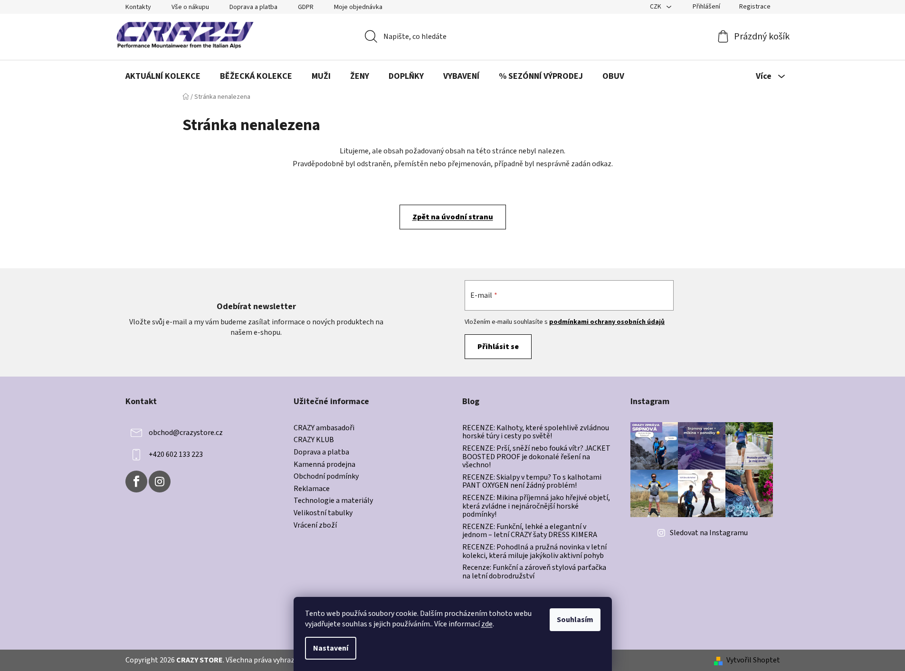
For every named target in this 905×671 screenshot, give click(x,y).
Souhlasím (575, 619)
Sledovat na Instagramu (709, 533)
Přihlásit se (498, 346)
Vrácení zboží (315, 525)
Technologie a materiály (333, 501)
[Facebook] (136, 481)
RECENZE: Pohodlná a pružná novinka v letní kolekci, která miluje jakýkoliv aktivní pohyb (534, 551)
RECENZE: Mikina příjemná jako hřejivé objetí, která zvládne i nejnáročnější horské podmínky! (536, 506)
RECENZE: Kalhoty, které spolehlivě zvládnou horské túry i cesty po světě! (535, 432)
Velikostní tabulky (323, 513)
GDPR (306, 7)
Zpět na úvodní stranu (452, 217)
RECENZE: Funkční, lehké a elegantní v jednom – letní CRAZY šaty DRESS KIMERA (529, 531)
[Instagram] (160, 481)
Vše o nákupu (190, 7)
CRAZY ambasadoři (324, 428)
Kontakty (138, 7)
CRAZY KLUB (314, 440)
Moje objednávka (358, 7)
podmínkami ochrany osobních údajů (607, 322)
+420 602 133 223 (176, 454)
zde (487, 624)
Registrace (755, 6)
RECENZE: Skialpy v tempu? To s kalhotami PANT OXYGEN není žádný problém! (531, 481)
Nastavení (330, 648)
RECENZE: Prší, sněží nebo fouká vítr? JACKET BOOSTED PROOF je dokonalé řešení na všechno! (536, 457)
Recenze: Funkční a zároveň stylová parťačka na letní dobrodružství (534, 572)
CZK (656, 6)
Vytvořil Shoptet (753, 660)
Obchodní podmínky (326, 477)
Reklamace (312, 489)
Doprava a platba (253, 7)
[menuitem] (163, 76)
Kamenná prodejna (324, 465)
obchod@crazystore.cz (186, 432)
